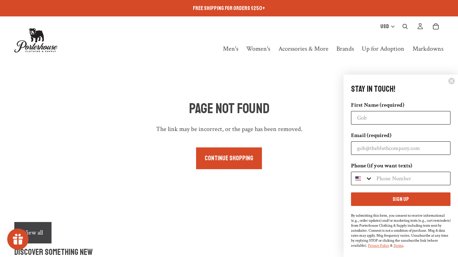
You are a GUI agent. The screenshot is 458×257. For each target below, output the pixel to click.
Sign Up (401, 199)
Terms (398, 245)
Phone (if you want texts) (381, 166)
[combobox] (362, 178)
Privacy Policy (378, 245)
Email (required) (371, 135)
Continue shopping (229, 158)
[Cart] (436, 26)
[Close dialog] (451, 81)
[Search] (405, 26)
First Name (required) (377, 105)
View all (33, 232)
